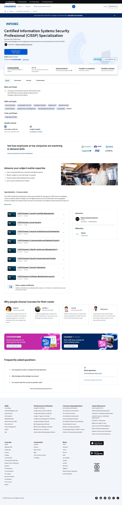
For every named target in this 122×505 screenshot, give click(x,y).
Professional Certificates (11, 460)
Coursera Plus (8, 458)
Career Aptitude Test (97, 408)
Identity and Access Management (26, 109)
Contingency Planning (40, 105)
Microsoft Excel (9, 424)
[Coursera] (10, 6)
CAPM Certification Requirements (101, 411)
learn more (99, 380)
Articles (65, 463)
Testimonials (40, 80)
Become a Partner (9, 476)
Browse (11, 11)
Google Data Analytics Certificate (42, 413)
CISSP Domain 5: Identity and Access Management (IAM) (38, 249)
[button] (28, 6)
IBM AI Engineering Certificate (41, 424)
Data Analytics (8, 416)
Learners (36, 444)
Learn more (26, 60)
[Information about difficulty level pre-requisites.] (71, 70)
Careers (7, 452)
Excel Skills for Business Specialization (73, 421)
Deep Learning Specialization (70, 419)
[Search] (73, 6)
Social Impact (8, 479)
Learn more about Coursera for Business (20, 153)
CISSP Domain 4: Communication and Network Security (38, 240)
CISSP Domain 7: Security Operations (31, 267)
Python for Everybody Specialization (72, 432)
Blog (35, 452)
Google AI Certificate (39, 408)
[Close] (114, 15)
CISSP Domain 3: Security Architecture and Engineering (38, 231)
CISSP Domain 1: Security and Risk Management (35, 213)
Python (6, 429)
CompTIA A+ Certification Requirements (102, 413)
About (7, 80)
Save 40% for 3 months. (75, 15)
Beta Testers (37, 450)
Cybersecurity (8, 413)
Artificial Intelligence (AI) (11, 411)
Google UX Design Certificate (41, 421)
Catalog (7, 455)
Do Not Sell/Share (67, 474)
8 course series (13, 67)
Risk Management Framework (46, 109)
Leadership (8, 450)
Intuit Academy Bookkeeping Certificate (44, 432)
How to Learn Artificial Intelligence (101, 426)
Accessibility (66, 458)
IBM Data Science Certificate (41, 429)
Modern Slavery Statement (70, 471)
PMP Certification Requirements (100, 429)
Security (35, 11)
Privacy (65, 452)
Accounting (8, 408)
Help (64, 455)
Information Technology (23, 11)
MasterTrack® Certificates (12, 463)
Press (64, 444)
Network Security (63, 105)
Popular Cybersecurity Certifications (101, 431)
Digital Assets (52, 105)
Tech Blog (36, 458)
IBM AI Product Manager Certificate (43, 427)
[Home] (5, 11)
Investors (65, 447)
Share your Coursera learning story (101, 434)
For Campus (8, 474)
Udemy (6, 484)
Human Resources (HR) (11, 421)
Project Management (10, 427)
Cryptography (61, 109)
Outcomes (17, 80)
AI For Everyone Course (69, 413)
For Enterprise (8, 468)
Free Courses (8, 482)
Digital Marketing (9, 419)
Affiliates (65, 468)
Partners (36, 447)
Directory (65, 466)
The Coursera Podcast (40, 455)
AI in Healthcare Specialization (71, 416)
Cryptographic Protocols (24, 105)
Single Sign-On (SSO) (11, 117)
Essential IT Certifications (99, 421)
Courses (28, 80)
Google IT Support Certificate (42, 416)
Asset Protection (10, 109)
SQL (6, 432)
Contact (65, 460)
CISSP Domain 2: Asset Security (29, 222)
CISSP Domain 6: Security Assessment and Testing (36, 258)
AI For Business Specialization (71, 411)
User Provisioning (10, 105)
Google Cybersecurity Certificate (43, 411)
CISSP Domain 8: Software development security (36, 276)
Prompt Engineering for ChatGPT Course (73, 429)
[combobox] (50, 6)
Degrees (7, 466)
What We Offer (8, 447)
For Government (9, 471)
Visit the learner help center (93, 373)
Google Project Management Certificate (44, 419)
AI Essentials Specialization (70, 408)
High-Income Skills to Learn (99, 423)
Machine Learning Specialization (71, 427)
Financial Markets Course (69, 424)
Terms (64, 450)
